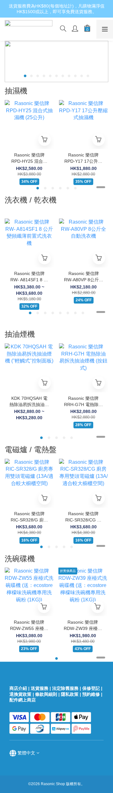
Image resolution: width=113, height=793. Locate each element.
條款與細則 (46, 694)
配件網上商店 (23, 699)
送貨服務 (39, 688)
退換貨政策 (20, 694)
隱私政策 (69, 694)
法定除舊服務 (65, 688)
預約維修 (91, 694)
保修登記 (91, 688)
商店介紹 (18, 688)
